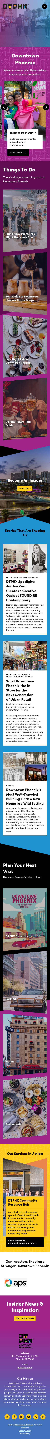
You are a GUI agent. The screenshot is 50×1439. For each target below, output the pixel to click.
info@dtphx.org (25, 1367)
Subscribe (23, 488)
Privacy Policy (25, 1430)
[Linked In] (21, 1416)
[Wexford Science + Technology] (23, 1282)
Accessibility (25, 1433)
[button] (4, 107)
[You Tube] (28, 1416)
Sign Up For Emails (25, 1318)
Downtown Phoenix (24, 1425)
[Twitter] (35, 1416)
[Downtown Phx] (26, 1341)
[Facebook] (14, 1416)
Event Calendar (17, 152)
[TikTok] (43, 1416)
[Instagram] (7, 1416)
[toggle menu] (44, 6)
